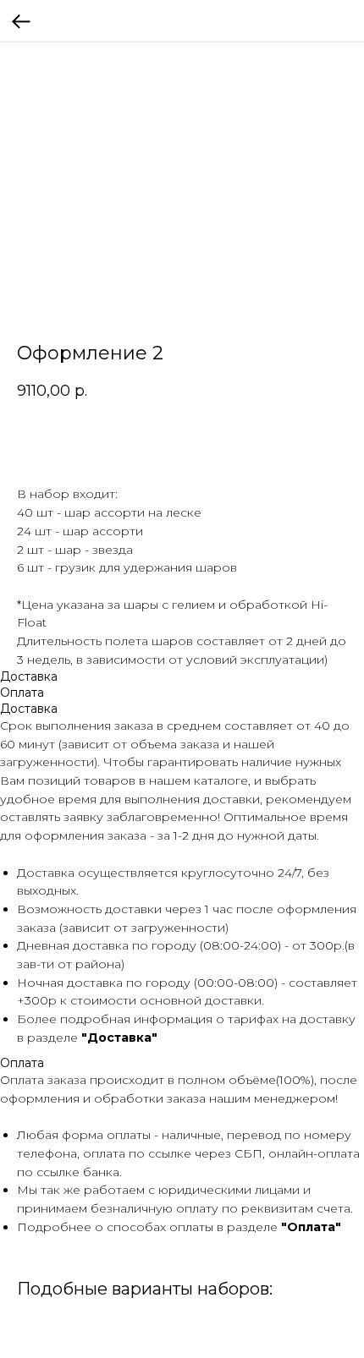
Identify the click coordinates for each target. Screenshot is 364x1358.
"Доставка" (119, 1037)
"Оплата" (311, 1227)
